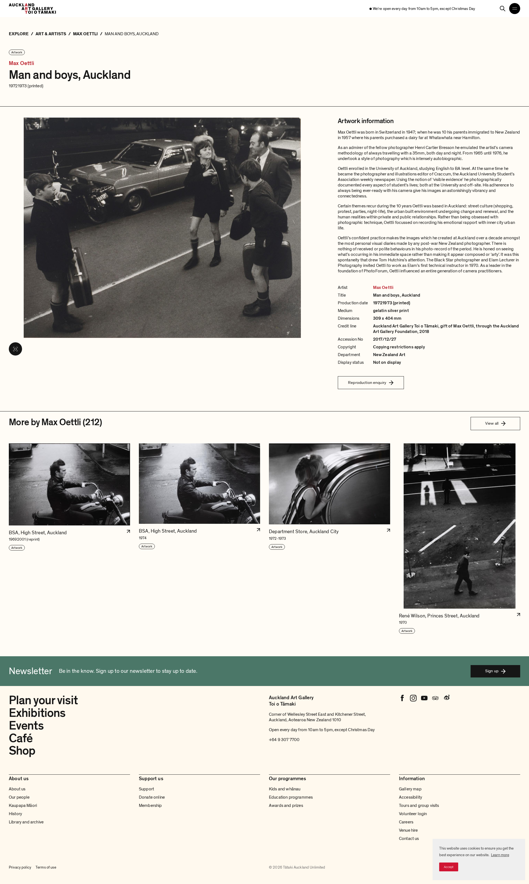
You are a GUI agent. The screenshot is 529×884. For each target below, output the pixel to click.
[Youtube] (424, 698)
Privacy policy (20, 867)
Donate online (152, 797)
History (15, 814)
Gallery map (410, 789)
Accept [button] (449, 867)
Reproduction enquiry (367, 382)
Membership (150, 805)
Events (26, 726)
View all (491, 423)
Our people (19, 797)
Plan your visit (43, 700)
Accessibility (410, 797)
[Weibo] (446, 698)
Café (21, 738)
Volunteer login (413, 814)
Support (146, 789)
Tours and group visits (419, 805)
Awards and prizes (286, 805)
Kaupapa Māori (23, 805)
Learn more (500, 855)
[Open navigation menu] (514, 8)
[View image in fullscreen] (15, 349)
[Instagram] (413, 698)
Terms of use (46, 867)
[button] (69, 538)
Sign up (491, 671)
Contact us (409, 839)
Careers (406, 822)
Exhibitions (37, 713)
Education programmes (291, 797)
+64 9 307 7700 (284, 740)
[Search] (502, 8)
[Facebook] (402, 698)
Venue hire (408, 830)
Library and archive (26, 822)
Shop (22, 751)
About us (17, 789)
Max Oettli (21, 63)
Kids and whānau (284, 789)
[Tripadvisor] (435, 698)
